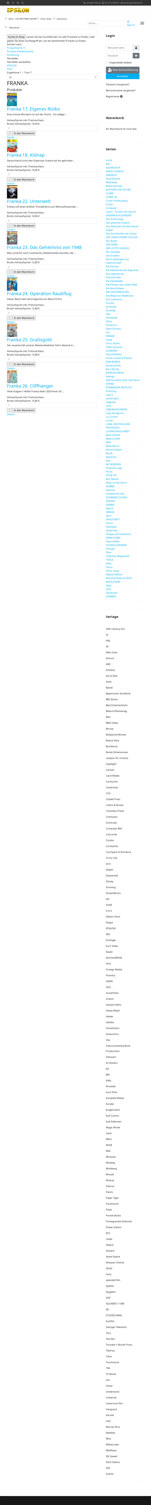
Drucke (110, 303)
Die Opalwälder (114, 281)
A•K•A (109, 160)
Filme (109, 321)
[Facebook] (8, 2)
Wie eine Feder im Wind (119, 578)
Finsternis (111, 325)
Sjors (108, 515)
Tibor (109, 552)
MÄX (108, 442)
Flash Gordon (113, 328)
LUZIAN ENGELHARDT (118, 431)
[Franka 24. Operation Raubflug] (52, 284)
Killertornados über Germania (122, 380)
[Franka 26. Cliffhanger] (52, 376)
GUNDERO (112, 350)
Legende (110, 402)
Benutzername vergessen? (121, 90)
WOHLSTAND (113, 581)
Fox (108, 332)
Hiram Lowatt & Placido (119, 358)
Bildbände (111, 182)
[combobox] (105, 23)
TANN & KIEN (113, 537)
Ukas (108, 563)
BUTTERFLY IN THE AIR (118, 189)
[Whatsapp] (22, 2)
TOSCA (109, 559)
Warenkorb (14, 27)
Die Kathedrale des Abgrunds (122, 270)
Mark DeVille (113, 435)
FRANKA (110, 336)
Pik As (109, 471)
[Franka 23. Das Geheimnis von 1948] (52, 238)
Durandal (111, 306)
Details (11, 137)
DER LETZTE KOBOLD (117, 248)
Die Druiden (112, 255)
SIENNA (110, 504)
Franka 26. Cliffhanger (30, 386)
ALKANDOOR (113, 167)
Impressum (62, 19)
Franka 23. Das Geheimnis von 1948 (44, 247)
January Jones (113, 365)
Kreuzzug (111, 391)
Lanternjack (112, 398)
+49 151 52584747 (111, 3)
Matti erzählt (113, 438)
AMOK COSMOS (115, 171)
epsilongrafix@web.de (133, 3)
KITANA (110, 383)
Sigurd (109, 508)
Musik (109, 453)
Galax (109, 339)
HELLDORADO (114, 354)
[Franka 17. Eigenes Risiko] (52, 99)
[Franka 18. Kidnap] (52, 145)
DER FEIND (112, 244)
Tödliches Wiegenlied (117, 556)
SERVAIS (110, 501)
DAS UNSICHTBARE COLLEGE (122, 237)
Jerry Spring (112, 369)
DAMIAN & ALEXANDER (118, 215)
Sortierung (13, 55)
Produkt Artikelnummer (20, 51)
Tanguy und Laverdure (118, 534)
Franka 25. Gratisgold (29, 339)
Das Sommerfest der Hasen (121, 233)
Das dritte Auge (114, 219)
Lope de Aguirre (115, 413)
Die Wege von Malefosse (119, 295)
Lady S (109, 394)
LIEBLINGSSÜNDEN (116, 409)
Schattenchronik (115, 493)
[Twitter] (13, 2)
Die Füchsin (112, 266)
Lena (108, 405)
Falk (108, 314)
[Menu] (142, 23)
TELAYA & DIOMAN (116, 545)
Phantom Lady (114, 468)
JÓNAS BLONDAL (115, 372)
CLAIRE (110, 193)
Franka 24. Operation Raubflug (39, 293)
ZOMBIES (111, 596)
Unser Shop (45, 19)
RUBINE (110, 486)
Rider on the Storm (116, 482)
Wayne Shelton (114, 574)
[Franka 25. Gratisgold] (52, 330)
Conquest (111, 208)
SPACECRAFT (113, 519)
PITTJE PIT (111, 475)
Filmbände (112, 317)
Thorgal (110, 548)
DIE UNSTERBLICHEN (117, 292)
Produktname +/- (16, 47)
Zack (108, 589)
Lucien (109, 420)
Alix (108, 164)
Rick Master (112, 479)
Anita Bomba (113, 178)
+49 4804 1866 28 (93, 3)
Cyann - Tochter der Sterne (121, 211)
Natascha (111, 457)
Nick (108, 460)
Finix (9, 69)
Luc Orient (112, 416)
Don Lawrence (114, 299)
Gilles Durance (114, 347)
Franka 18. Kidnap (26, 155)
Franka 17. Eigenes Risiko (33, 109)
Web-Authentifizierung (125, 69)
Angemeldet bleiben (120, 62)
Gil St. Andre (113, 343)
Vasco (109, 567)
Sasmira (110, 490)
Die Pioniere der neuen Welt (121, 284)
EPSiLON (12, 65)
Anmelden (122, 76)
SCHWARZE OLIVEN (116, 497)
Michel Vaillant (114, 449)
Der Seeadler (113, 252)
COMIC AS (111, 197)
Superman (112, 530)
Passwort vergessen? (117, 84)
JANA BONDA (113, 361)
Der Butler (111, 241)
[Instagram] (18, 2)
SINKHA (110, 512)
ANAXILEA (111, 175)
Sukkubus (111, 526)
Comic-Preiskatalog (117, 200)
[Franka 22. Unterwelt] (52, 191)
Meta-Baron (112, 446)
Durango (111, 310)
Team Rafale (112, 541)
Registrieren (113, 96)
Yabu (108, 585)
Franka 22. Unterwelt (29, 201)
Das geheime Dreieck (118, 222)
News (11, 19)
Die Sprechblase (115, 288)
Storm (109, 523)
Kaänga (110, 376)
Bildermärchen (114, 186)
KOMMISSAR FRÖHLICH (119, 387)
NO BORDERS (113, 464)
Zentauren (112, 592)
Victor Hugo (112, 570)
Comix (109, 204)
